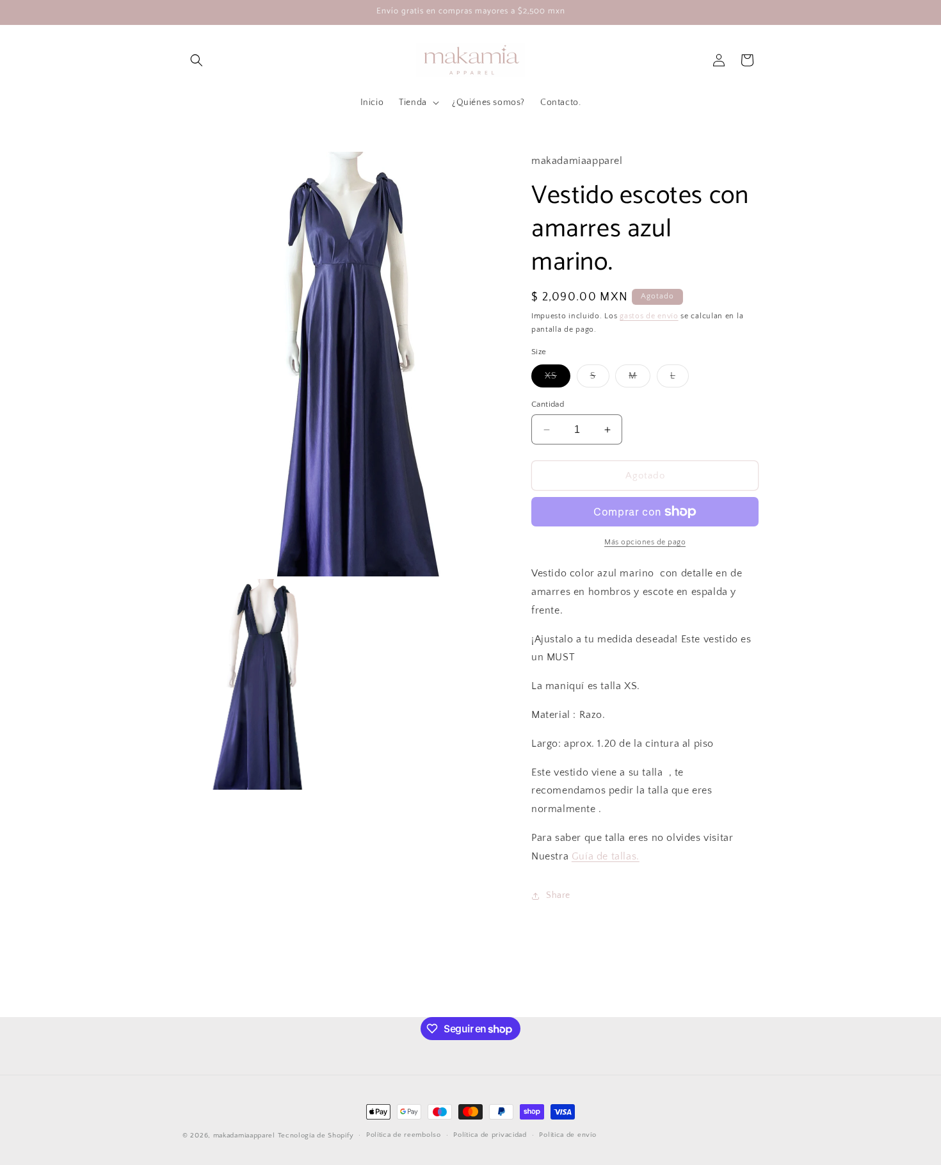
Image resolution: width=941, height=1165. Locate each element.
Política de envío (567, 1135)
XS (557, 378)
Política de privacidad (489, 1135)
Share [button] (558, 895)
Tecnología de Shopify (316, 1135)
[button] (196, 60)
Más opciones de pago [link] (645, 542)
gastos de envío (649, 316)
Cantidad (547, 404)
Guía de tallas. (605, 856)
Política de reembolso (403, 1135)
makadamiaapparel (244, 1135)
